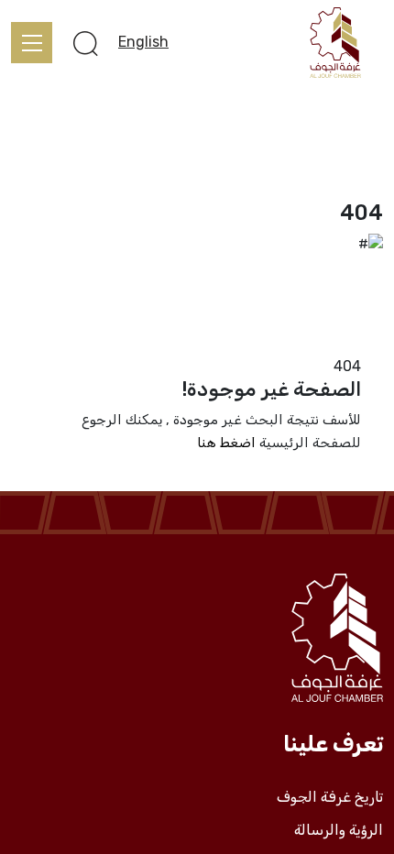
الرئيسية (358, 343)
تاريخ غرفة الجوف (330, 797)
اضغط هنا (226, 442)
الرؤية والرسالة (338, 830)
